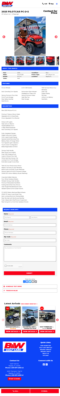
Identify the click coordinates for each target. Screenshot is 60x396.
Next (55, 36)
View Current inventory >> (29, 303)
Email (8, 221)
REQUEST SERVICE (45, 349)
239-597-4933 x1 (17, 375)
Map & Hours (15, 379)
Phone (9, 229)
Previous (3, 36)
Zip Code (10, 237)
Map (52, 4)
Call (45, 4)
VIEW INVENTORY (45, 345)
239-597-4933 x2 (17, 368)
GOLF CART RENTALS (45, 347)
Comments (8, 244)
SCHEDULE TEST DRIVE (13, 286)
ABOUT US (45, 353)
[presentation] (13, 265)
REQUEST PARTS (46, 351)
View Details (12, 331)
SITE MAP (46, 355)
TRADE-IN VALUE (12, 290)
